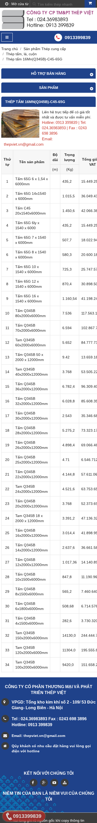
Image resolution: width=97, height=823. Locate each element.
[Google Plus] (44, 783)
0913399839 (78, 37)
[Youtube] (54, 783)
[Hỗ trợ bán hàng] (20, 136)
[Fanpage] (34, 783)
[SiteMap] (65, 783)
